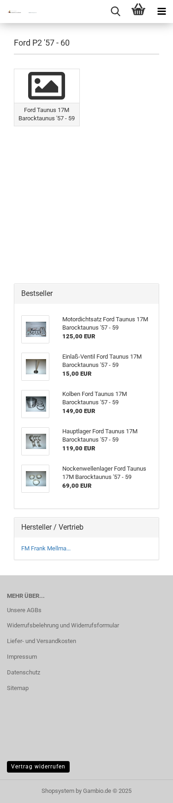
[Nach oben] (147, 789)
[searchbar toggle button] (115, 11)
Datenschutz (23, 672)
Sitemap (18, 688)
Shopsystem (58, 790)
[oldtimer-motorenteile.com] (18, 11)
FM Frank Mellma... (46, 548)
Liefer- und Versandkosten (41, 641)
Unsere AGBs (24, 610)
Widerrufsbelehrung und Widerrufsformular (63, 625)
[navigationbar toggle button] (161, 11)
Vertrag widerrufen (38, 766)
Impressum (22, 656)
